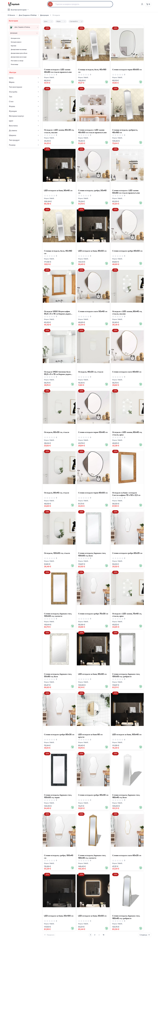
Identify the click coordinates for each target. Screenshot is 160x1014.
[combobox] (80, 4)
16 (103, 935)
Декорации (44, 15)
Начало (12, 15)
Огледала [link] (56, 15)
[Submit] (50, 4)
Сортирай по (74, 21)
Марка (58, 21)
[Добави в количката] (72, 82)
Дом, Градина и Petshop (27, 15)
